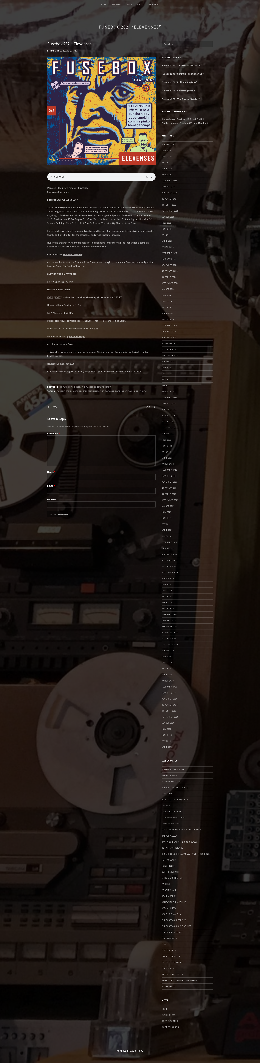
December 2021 (169, 482)
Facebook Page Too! (96, 246)
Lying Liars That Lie (172, 878)
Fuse (96, 328)
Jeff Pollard (101, 320)
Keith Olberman (170, 872)
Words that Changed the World (179, 980)
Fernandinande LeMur (174, 817)
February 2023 (169, 397)
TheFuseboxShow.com (73, 266)
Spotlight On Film (171, 914)
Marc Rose (76, 320)
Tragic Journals (171, 956)
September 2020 (170, 572)
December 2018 (169, 699)
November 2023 (170, 343)
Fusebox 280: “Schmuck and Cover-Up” (183, 73)
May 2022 (166, 452)
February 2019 (169, 687)
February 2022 (169, 470)
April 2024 (167, 313)
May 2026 (166, 162)
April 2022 (167, 458)
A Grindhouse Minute (173, 769)
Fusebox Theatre (171, 823)
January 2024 (169, 331)
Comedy (60, 391)
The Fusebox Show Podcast (96, 387)
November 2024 (170, 271)
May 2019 (166, 668)
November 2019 (170, 632)
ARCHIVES (116, 4)
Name (51, 471)
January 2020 (169, 620)
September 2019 (170, 644)
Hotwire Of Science (70, 387)
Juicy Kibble (168, 866)
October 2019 (169, 638)
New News (154, 4)
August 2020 (168, 578)
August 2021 (168, 506)
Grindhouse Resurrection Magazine (87, 242)
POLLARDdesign (77, 336)
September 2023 (170, 355)
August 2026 (168, 144)
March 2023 (168, 391)
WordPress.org (170, 1027)
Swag (129, 4)
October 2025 (169, 205)
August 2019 (168, 650)
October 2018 (169, 711)
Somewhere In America (174, 902)
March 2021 (168, 536)
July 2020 (166, 584)
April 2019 (167, 674)
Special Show (169, 908)
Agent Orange (169, 775)
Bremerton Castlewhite (175, 787)
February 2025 (169, 253)
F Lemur (166, 805)
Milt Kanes (88, 320)
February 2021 (169, 542)
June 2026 (167, 156)
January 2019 (169, 693)
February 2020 (169, 614)
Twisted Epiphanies (172, 962)
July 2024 (166, 295)
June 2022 (167, 446)
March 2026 (168, 174)
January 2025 (169, 259)
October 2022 (169, 421)
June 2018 (167, 735)
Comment (53, 433)
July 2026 (166, 150)
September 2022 (170, 427)
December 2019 (169, 626)
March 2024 (168, 319)
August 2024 (168, 289)
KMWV (50, 312)
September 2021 (170, 500)
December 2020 (169, 554)
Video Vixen (168, 968)
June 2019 (167, 662)
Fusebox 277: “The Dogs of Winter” (181, 98)
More (66, 191)
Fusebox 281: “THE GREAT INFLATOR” (182, 65)
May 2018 (166, 741)
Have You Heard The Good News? (179, 842)
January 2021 (169, 548)
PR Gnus (166, 884)
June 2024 (167, 301)
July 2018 (166, 729)
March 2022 (168, 464)
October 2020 (169, 566)
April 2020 (167, 602)
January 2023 (169, 403)
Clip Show (167, 793)
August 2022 (168, 433)
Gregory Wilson (132, 230)
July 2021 (166, 512)
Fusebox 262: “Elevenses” (130, 27)
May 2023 (166, 379)
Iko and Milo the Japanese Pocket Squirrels (186, 854)
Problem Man (169, 890)
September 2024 (170, 283)
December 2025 (169, 192)
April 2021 (167, 530)
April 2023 (167, 385)
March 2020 (168, 608)
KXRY (57, 297)
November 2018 (170, 705)
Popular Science (124, 391)
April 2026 (167, 168)
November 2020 (170, 560)
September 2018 (170, 717)
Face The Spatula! (171, 811)
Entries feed (169, 1015)
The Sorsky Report (172, 932)
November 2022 (170, 415)
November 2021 (170, 488)
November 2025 (170, 199)
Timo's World (169, 950)
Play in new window (66, 187)
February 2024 (169, 325)
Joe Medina (167, 119)
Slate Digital (131, 219)
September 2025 (170, 211)
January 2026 (169, 186)
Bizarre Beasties (171, 781)
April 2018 (167, 747)
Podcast (109, 391)
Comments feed (170, 1021)
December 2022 (169, 409)
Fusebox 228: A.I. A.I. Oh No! (190, 119)
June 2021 (167, 518)
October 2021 (169, 494)
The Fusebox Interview (174, 920)
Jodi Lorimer (113, 230)
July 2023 (166, 367)
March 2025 (168, 247)
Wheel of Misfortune (173, 974)
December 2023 (169, 337)
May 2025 (166, 235)
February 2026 (169, 180)
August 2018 (168, 723)
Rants (140, 4)
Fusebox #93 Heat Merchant (194, 123)
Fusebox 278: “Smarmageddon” (179, 90)
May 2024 (166, 307)
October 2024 (169, 277)
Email (51, 485)
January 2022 (169, 476)
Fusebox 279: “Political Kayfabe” (180, 82)
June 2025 (167, 229)
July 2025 (166, 223)
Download (83, 187)
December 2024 (169, 265)
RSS (60, 191)
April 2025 (167, 241)
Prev (55, 407)
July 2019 (166, 656)
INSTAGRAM (66, 281)
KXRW (50, 297)
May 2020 (166, 596)
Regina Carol (118, 320)
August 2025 (168, 217)
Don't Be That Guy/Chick (175, 799)
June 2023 (167, 373)
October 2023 (169, 349)
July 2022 (166, 440)
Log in (165, 1009)
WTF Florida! (168, 986)
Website (51, 499)
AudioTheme (136, 1051)
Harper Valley (170, 836)
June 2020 (167, 590)
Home (103, 4)
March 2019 (168, 681)
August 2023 (168, 361)
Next (148, 407)
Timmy (165, 944)
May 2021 (166, 524)
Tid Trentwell (169, 938)
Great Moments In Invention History (181, 829)
